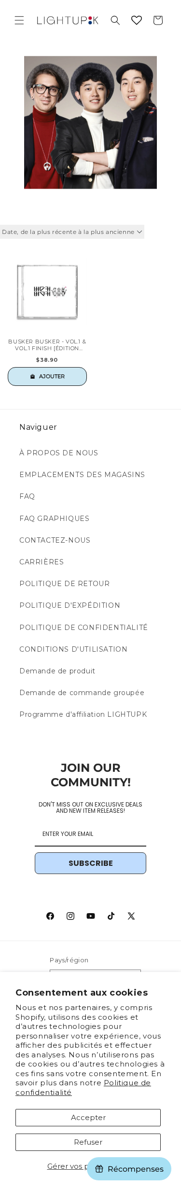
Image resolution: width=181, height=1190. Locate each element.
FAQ (27, 496)
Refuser (88, 1142)
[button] (19, 20)
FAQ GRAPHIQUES (54, 518)
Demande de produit (57, 671)
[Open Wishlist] (136, 20)
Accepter (88, 1117)
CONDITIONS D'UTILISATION (73, 649)
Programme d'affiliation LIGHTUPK (83, 714)
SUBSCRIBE (91, 863)
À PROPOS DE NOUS (58, 453)
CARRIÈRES (41, 562)
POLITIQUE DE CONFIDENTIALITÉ (83, 627)
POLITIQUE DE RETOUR (64, 583)
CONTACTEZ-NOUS (54, 540)
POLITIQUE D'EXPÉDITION (69, 605)
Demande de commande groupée (81, 692)
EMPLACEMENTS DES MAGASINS (82, 474)
